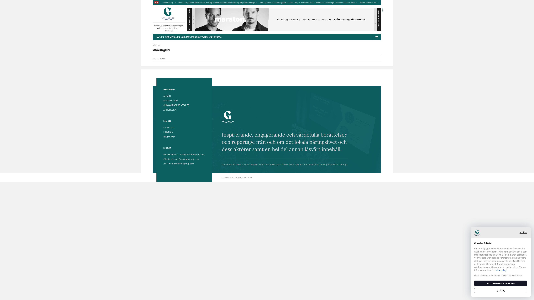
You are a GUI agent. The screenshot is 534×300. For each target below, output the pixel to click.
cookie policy (500, 270)
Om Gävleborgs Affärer (194, 37)
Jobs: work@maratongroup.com (178, 163)
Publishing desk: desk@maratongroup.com (184, 154)
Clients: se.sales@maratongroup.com (181, 159)
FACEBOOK (168, 127)
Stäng (523, 233)
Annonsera (215, 37)
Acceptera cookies (501, 283)
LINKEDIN (168, 132)
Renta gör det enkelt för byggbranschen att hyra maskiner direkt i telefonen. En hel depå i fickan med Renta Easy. (294, 2)
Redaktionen (172, 37)
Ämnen (160, 37)
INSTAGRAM (169, 136)
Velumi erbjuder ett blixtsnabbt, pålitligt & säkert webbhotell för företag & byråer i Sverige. (203, 2)
